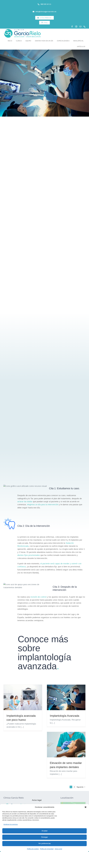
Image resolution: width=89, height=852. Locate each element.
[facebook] (72, 26)
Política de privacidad (47, 849)
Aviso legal (36, 800)
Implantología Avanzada (64, 715)
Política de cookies (33, 849)
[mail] (80, 26)
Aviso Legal (58, 849)
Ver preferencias (44, 843)
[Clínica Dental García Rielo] (22, 29)
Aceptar (45, 831)
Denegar (44, 837)
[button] (85, 807)
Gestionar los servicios (10, 824)
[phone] (85, 26)
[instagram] (76, 26)
